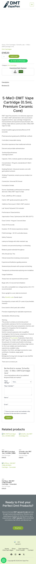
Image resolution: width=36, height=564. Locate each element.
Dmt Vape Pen (23, 548)
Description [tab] (5, 82)
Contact (30, 550)
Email (6, 404)
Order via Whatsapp (19, 61)
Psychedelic (14, 338)
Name (6, 397)
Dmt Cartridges (10, 44)
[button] (3, 560)
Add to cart (14, 56)
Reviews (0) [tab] (5, 85)
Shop (14, 548)
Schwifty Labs (9, 297)
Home (3, 44)
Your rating (7, 382)
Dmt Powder (20, 550)
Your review (9, 386)
